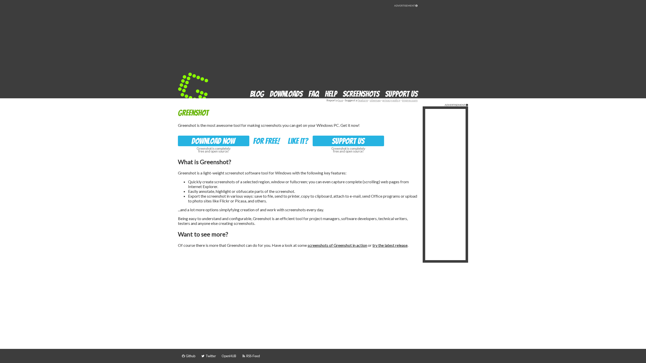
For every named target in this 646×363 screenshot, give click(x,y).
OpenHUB (229, 356)
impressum (410, 100)
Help (331, 94)
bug (340, 100)
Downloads (286, 94)
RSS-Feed (253, 356)
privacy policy (391, 100)
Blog (257, 94)
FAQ (313, 94)
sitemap (375, 100)
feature (363, 100)
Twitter (210, 356)
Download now (213, 141)
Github (190, 356)
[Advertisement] (326, 42)
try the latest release (390, 245)
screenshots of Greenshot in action (337, 245)
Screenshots (361, 94)
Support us (401, 94)
